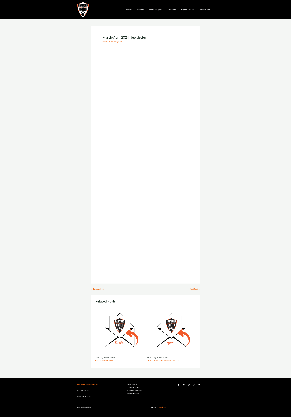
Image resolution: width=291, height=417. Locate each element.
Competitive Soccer (134, 391)
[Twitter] (184, 385)
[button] (133, 10)
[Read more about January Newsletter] (119, 330)
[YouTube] (199, 385)
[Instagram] (189, 385)
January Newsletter (105, 357)
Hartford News (109, 42)
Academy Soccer (133, 387)
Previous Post (97, 289)
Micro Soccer (132, 384)
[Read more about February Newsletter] (171, 330)
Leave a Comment (153, 360)
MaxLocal (162, 407)
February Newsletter (157, 357)
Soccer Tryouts (133, 394)
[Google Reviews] (194, 385)
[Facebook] (179, 385)
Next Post (195, 289)
